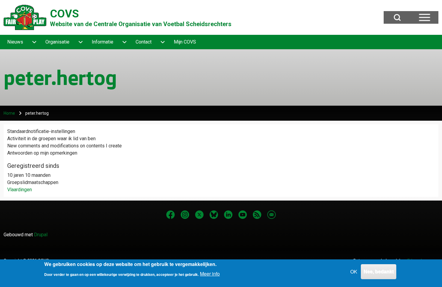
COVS (64, 14)
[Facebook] (170, 214)
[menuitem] (15, 42)
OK (353, 271)
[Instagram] (185, 214)
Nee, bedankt (379, 271)
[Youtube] (243, 214)
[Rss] (257, 214)
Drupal (41, 234)
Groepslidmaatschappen (32, 182)
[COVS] (25, 17)
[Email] (272, 214)
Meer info (210, 273)
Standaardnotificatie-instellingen (41, 131)
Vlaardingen (19, 189)
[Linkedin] (228, 214)
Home (9, 113)
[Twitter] (199, 214)
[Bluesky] (214, 214)
